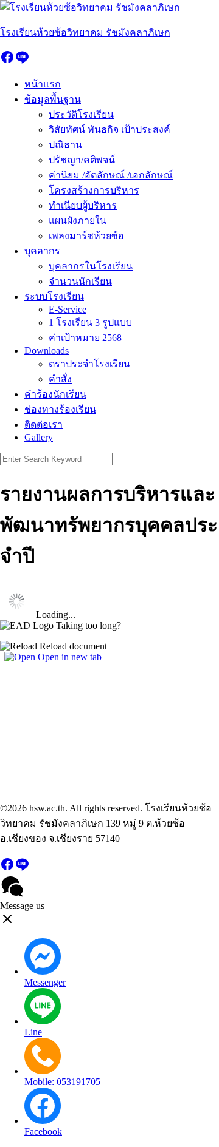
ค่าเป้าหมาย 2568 (85, 338)
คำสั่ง (60, 379)
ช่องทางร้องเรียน (60, 409)
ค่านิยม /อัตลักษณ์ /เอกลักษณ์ (111, 175)
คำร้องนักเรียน (55, 394)
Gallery (38, 437)
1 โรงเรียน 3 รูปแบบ (90, 322)
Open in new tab (68, 657)
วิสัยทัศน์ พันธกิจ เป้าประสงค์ (109, 129)
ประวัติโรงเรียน (81, 114)
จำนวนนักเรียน (80, 281)
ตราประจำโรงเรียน (89, 364)
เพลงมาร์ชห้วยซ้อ (86, 236)
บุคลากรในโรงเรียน (91, 266)
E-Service (67, 309)
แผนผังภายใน (77, 220)
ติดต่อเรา (43, 424)
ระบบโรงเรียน (54, 296)
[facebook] (7, 61)
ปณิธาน (65, 145)
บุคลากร (42, 251)
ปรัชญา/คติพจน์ (82, 160)
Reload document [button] (72, 646)
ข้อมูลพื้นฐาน (52, 99)
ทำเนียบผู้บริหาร (83, 205)
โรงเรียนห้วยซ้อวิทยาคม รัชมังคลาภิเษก (85, 32)
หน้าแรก (42, 84)
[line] (22, 61)
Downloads (46, 350)
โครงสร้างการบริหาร (94, 190)
